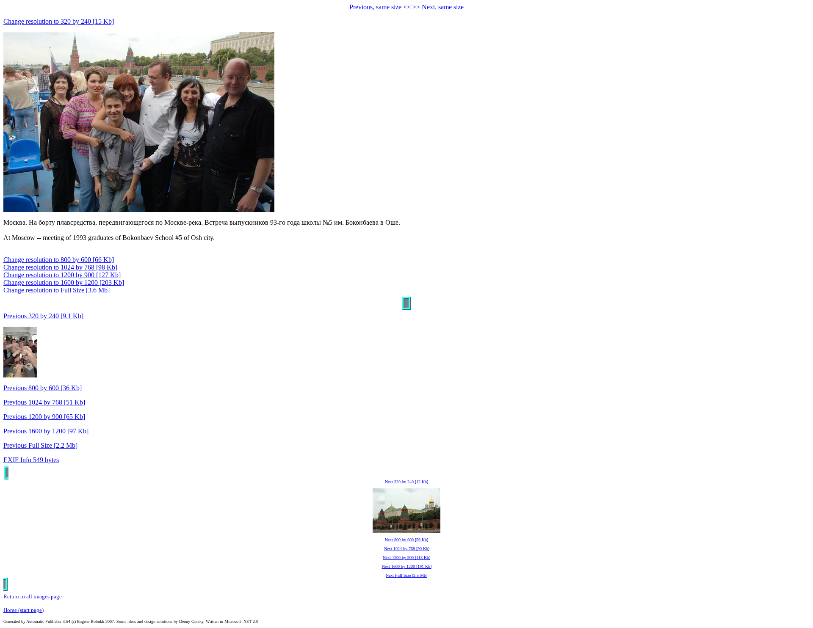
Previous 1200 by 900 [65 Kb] (44, 416)
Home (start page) (23, 610)
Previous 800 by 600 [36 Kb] (42, 387)
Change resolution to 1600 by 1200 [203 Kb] (63, 282)
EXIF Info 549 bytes (31, 459)
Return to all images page (32, 596)
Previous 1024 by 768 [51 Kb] (44, 402)
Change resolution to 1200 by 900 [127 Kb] (62, 274)
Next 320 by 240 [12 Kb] (406, 481)
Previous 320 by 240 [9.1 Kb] (43, 316)
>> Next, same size (438, 7)
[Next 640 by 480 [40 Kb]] (406, 531)
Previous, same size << (380, 7)
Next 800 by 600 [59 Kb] (406, 539)
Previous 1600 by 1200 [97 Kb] (45, 431)
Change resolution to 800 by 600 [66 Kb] (58, 259)
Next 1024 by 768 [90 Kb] (406, 548)
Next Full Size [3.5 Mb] (406, 575)
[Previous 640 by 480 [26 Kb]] (20, 375)
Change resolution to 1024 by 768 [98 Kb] (60, 267)
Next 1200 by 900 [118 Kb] (406, 557)
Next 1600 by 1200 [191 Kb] (406, 566)
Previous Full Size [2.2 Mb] (40, 445)
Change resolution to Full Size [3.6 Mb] (56, 290)
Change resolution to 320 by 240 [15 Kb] (58, 21)
